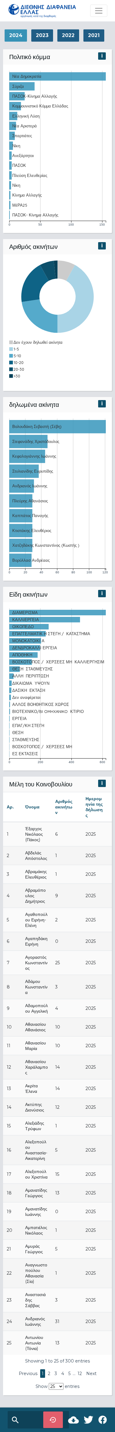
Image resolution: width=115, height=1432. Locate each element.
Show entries (57, 1386)
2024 (15, 35)
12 (80, 1373)
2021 (94, 35)
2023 (42, 35)
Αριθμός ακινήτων (63, 807)
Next (91, 1373)
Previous (28, 1373)
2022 (68, 35)
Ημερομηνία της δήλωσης (94, 807)
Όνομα (32, 807)
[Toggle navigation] (98, 11)
